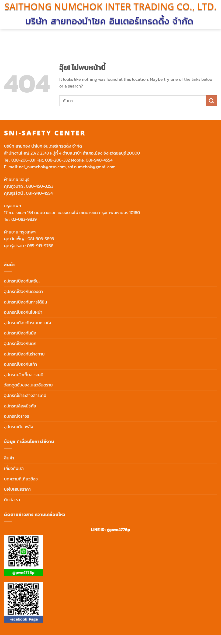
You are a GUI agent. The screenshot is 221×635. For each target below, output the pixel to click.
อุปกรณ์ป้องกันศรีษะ (22, 281)
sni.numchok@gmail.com (92, 166)
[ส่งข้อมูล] (211, 100)
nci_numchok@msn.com (42, 166)
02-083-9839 (24, 219)
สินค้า (9, 458)
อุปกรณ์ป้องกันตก (20, 343)
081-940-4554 (99, 160)
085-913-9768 (40, 245)
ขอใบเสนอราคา (17, 489)
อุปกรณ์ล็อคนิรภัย (20, 406)
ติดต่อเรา (12, 499)
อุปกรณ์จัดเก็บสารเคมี (23, 374)
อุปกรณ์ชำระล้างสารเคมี (25, 395)
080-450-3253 (39, 186)
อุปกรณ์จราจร (16, 416)
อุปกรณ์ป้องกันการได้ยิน (25, 302)
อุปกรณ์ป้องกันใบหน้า (23, 312)
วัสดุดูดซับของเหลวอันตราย (28, 385)
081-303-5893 (40, 238)
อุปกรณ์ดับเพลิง (18, 426)
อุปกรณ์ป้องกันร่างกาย (24, 354)
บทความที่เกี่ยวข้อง (21, 479)
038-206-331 (23, 160)
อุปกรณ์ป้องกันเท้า (20, 364)
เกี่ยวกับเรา (14, 468)
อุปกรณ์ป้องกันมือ (20, 333)
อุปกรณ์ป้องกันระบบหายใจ (27, 322)
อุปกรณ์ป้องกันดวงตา (23, 291)
